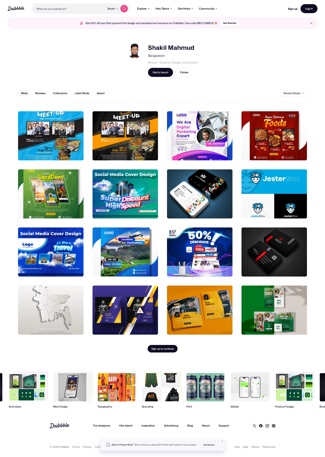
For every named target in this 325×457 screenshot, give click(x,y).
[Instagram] (267, 425)
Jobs (237, 446)
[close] (311, 23)
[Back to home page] (16, 8)
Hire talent (125, 425)
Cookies (100, 446)
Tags (245, 446)
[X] (254, 425)
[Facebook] (261, 425)
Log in (309, 8)
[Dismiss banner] (222, 441)
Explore (142, 8)
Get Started (229, 23)
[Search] (124, 8)
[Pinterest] (273, 425)
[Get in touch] (61, 153)
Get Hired (184, 8)
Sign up (293, 8)
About (206, 425)
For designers (101, 425)
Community (206, 8)
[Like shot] (76, 153)
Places (255, 446)
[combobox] (68, 9)
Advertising (171, 425)
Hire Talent (162, 8)
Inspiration (148, 425)
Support (224, 425)
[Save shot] (69, 153)
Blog (190, 425)
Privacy (87, 446)
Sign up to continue (162, 348)
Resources (268, 446)
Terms (76, 446)
